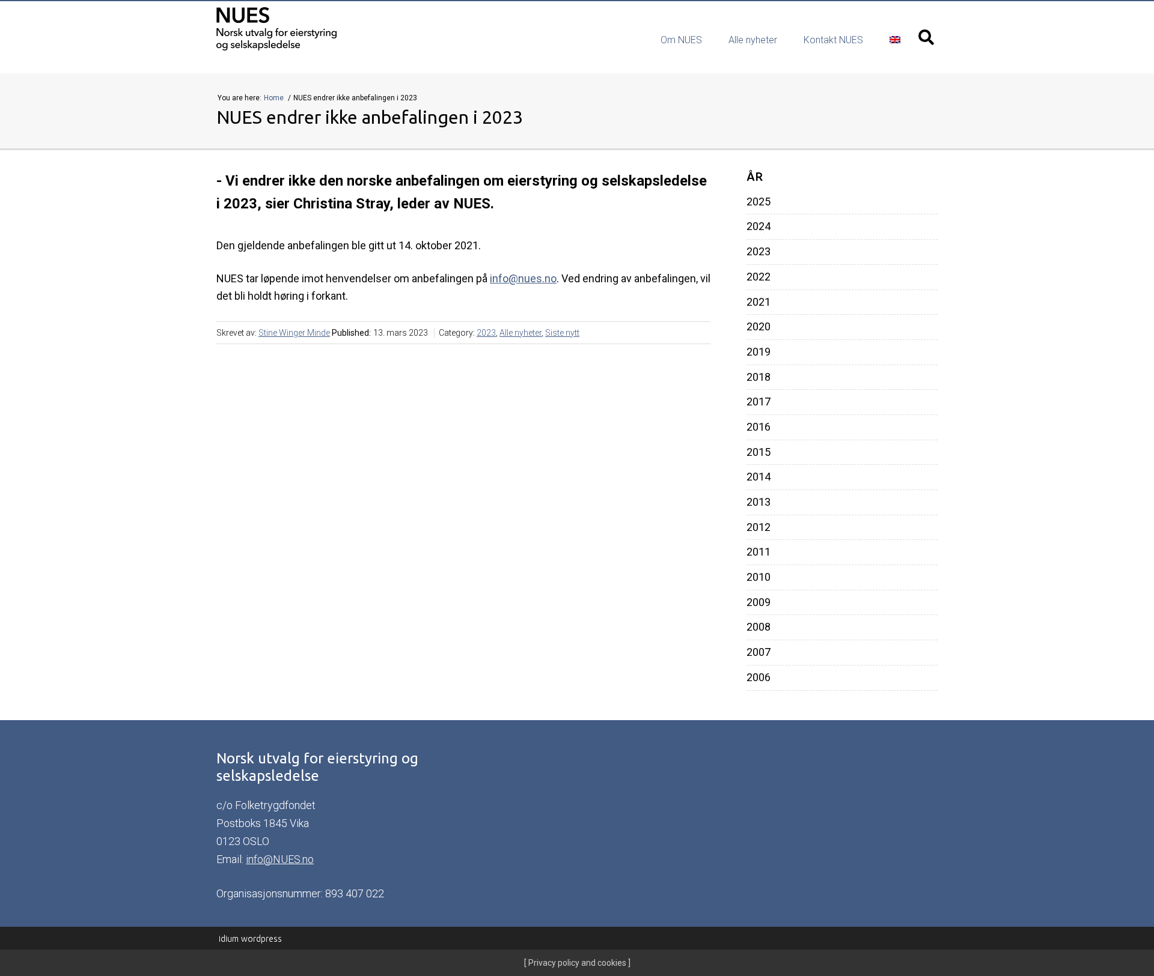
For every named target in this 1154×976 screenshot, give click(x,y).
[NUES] (312, 29)
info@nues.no (523, 278)
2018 (758, 377)
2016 (758, 427)
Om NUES (681, 40)
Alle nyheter (752, 40)
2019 (758, 352)
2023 (486, 333)
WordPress (250, 939)
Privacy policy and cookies (576, 963)
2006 (758, 677)
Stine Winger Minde (294, 333)
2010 (758, 577)
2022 (758, 277)
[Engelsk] (895, 39)
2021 (758, 302)
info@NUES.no (280, 859)
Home (274, 98)
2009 (758, 602)
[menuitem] (681, 40)
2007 (758, 652)
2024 (758, 226)
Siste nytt (562, 333)
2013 (758, 502)
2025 (758, 202)
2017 (758, 402)
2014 (758, 477)
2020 (758, 327)
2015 (758, 452)
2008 (758, 627)
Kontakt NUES (833, 40)
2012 (758, 527)
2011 (758, 552)
